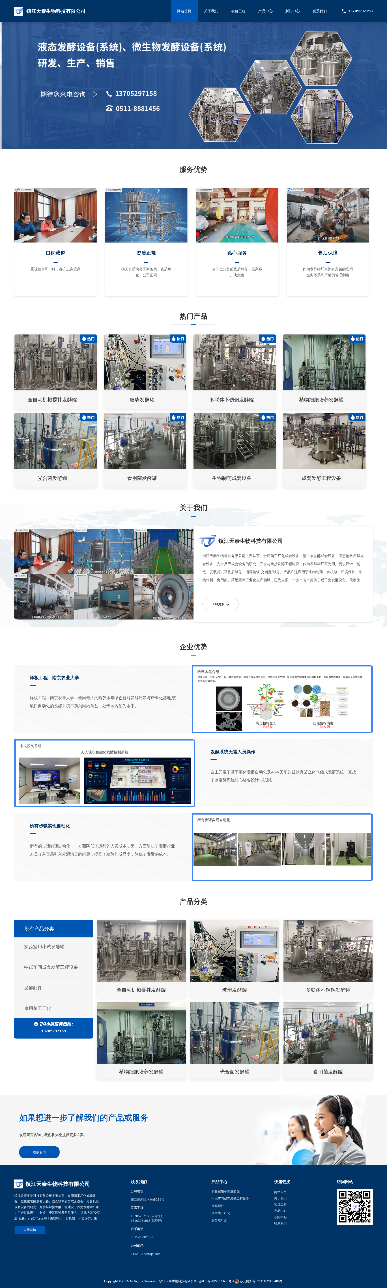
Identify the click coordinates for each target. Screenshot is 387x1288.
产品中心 (265, 11)
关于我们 (211, 11)
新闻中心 (292, 11)
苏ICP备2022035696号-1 (216, 1281)
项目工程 (238, 11)
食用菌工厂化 (37, 1008)
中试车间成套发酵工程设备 (51, 967)
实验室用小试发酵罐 (44, 946)
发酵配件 (33, 987)
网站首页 (184, 11)
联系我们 (319, 11)
